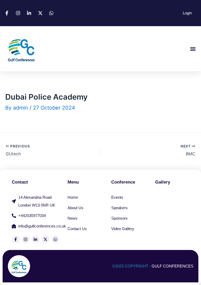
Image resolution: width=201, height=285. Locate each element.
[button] (192, 48)
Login (187, 13)
